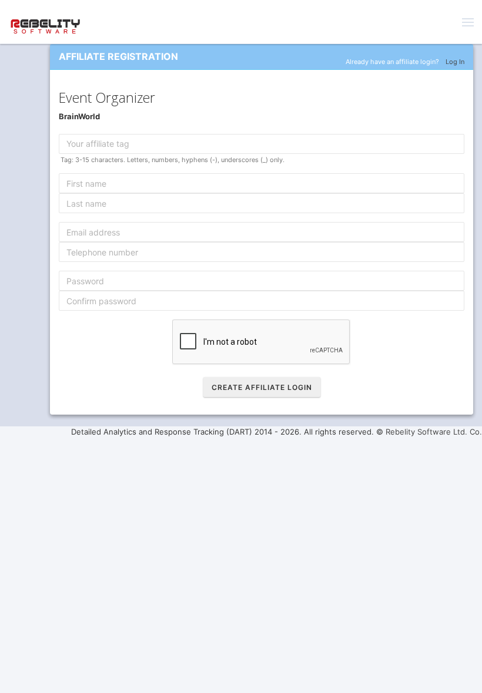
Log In (455, 62)
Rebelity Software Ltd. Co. (434, 431)
